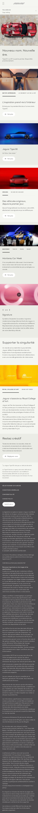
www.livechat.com (8, 728)
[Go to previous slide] (3, 310)
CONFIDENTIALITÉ (8, 494)
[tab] (9, 93)
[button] (19, 11)
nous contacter (11, 544)
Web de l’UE (12, 536)
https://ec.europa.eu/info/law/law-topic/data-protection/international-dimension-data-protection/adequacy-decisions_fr (18, 769)
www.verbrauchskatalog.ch (15, 645)
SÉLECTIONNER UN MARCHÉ (11, 485)
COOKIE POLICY (7, 498)
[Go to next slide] (9, 310)
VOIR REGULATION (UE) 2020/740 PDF (14, 563)
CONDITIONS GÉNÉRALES (10, 490)
